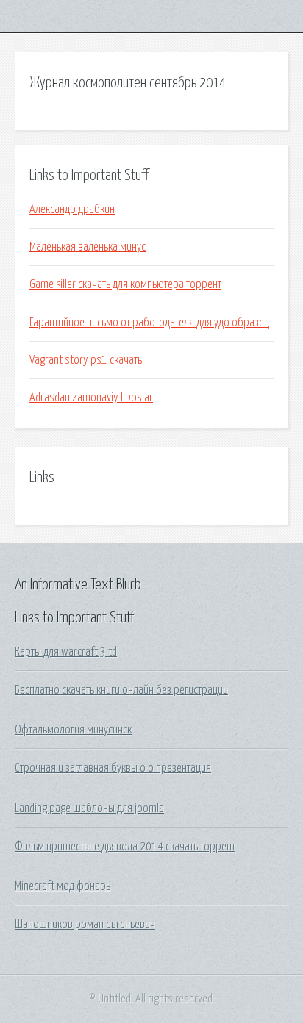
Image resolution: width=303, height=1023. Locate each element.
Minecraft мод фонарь (62, 886)
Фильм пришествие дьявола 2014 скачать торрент (125, 846)
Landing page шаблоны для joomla (89, 808)
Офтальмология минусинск (73, 730)
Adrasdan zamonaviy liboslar (91, 397)
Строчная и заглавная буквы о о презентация (113, 768)
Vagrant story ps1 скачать (85, 360)
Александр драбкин (72, 209)
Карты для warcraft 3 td (66, 652)
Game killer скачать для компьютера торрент (125, 284)
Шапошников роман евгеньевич (85, 924)
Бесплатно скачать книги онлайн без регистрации (121, 690)
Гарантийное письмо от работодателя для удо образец (149, 323)
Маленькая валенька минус (87, 247)
